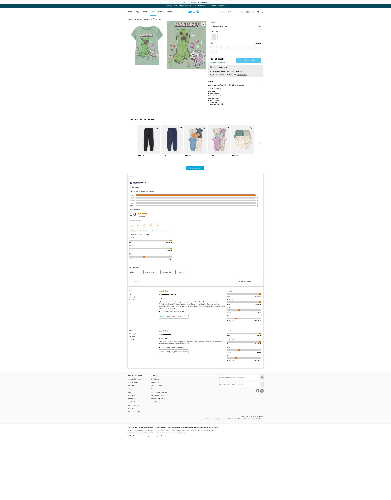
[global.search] (261, 384)
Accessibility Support (135, 379)
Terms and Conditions (206, 419)
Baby (137, 12)
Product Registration (158, 399)
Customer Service (134, 405)
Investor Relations (157, 386)
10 (249, 47)
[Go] (242, 12)
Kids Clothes (138, 19)
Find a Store (155, 379)
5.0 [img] (260, 26)
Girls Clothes (148, 19)
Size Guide (257, 43)
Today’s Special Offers (159, 392)
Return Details (242, 75)
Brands (160, 12)
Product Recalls (252, 419)
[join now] (261, 377)
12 (256, 47)
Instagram (262, 391)
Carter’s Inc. (155, 382)
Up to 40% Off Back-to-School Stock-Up (195, 2)
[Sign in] (258, 12)
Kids (153, 12)
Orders (130, 392)
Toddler (145, 12)
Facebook (257, 391)
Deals (130, 12)
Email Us (130, 409)
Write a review (194, 168)
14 (213, 52)
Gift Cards (131, 395)
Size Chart (131, 402)
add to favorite (203, 24)
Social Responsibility (158, 395)
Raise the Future (156, 402)
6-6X (227, 47)
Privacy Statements (219, 419)
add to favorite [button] (157, 128)
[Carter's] (193, 12)
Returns (130, 389)
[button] (147, 45)
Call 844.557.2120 (134, 412)
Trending (170, 12)
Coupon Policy (243, 419)
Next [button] (261, 142)
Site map (260, 419)
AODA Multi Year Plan (232, 419)
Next (217, 2)
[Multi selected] (214, 36)
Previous (174, 2)
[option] (148, 141)
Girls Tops (158, 19)
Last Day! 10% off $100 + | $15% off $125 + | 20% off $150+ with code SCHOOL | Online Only (195, 6)
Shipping (131, 386)
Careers (153, 389)
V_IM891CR (217, 88)
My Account (132, 399)
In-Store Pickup (133, 382)
